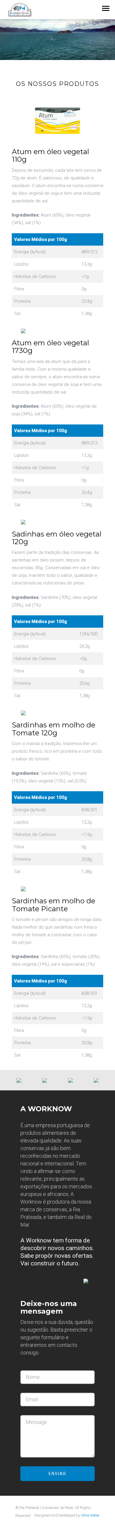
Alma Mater (90, 1515)
